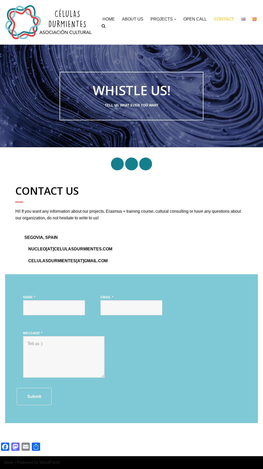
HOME (108, 19)
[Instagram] (131, 164)
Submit (34, 396)
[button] (175, 19)
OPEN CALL (195, 19)
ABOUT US (132, 19)
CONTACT (224, 19)
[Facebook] (117, 164)
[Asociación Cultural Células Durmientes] (49, 22)
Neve (9, 462)
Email (106, 297)
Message (32, 333)
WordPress (50, 462)
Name (29, 297)
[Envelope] (145, 164)
